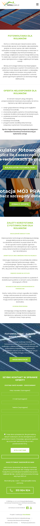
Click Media (26, 514)
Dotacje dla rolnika (11, 522)
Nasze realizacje (20, 359)
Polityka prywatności (28, 522)
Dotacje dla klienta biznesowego (18, 520)
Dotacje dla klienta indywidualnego (18, 518)
